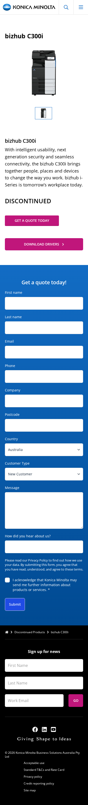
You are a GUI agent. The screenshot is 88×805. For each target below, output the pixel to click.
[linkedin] (44, 729)
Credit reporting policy (39, 783)
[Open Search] (66, 7)
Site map (30, 790)
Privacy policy (33, 776)
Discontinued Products (29, 632)
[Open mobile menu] (80, 7)
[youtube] (53, 729)
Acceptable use (34, 763)
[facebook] (35, 729)
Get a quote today (32, 220)
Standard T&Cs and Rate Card (44, 770)
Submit (15, 604)
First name (13, 292)
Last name (13, 317)
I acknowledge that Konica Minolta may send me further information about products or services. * (45, 585)
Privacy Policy (38, 560)
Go (75, 700)
